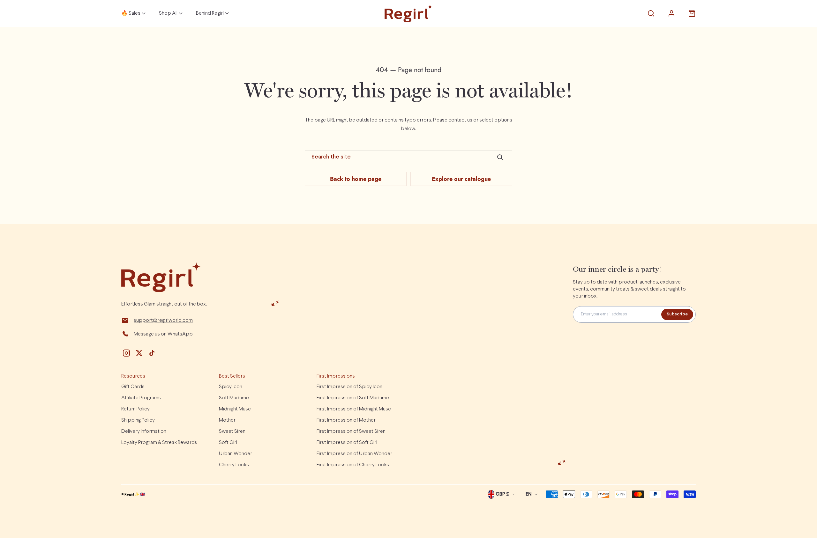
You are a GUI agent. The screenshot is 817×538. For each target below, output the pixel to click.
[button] (651, 13)
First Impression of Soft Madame (353, 397)
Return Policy (135, 409)
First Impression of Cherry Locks (353, 464)
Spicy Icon (230, 386)
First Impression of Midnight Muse (354, 409)
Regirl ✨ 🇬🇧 (134, 495)
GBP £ (502, 494)
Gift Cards (133, 386)
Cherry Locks (234, 464)
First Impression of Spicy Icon (349, 386)
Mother (227, 420)
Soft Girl (228, 442)
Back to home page (355, 179)
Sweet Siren (232, 431)
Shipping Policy (138, 420)
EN (529, 494)
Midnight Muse (235, 409)
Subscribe (677, 314)
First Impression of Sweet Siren (351, 431)
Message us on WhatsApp (163, 334)
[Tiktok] (152, 353)
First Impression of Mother (346, 420)
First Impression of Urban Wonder (354, 453)
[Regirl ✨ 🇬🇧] (408, 13)
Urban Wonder (235, 453)
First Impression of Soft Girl (347, 442)
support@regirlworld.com (163, 320)
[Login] (671, 13)
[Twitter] (139, 353)
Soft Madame (234, 397)
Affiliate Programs (141, 397)
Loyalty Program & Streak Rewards (159, 442)
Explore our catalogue (461, 179)
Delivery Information (143, 431)
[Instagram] (126, 353)
